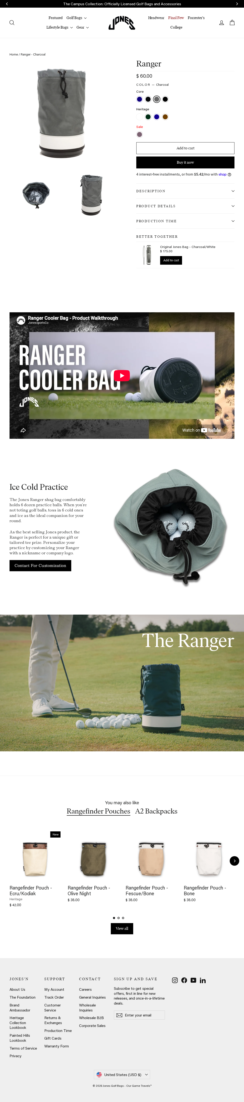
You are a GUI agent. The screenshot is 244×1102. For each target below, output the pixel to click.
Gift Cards (52, 1038)
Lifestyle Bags (57, 27)
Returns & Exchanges (53, 1020)
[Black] (148, 99)
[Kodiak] (166, 117)
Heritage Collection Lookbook (18, 1022)
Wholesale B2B (91, 1017)
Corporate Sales (92, 1025)
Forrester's (196, 17)
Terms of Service (23, 1048)
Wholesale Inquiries (87, 1007)
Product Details (156, 206)
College (176, 27)
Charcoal (156, 99)
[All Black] (166, 99)
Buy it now (185, 162)
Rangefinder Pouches (98, 811)
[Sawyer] (140, 135)
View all (122, 928)
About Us (17, 989)
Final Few (176, 17)
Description (151, 191)
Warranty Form (56, 1046)
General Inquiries (92, 997)
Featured (56, 17)
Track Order (54, 997)
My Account (54, 989)
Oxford (156, 117)
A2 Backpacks (156, 811)
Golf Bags (74, 17)
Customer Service (52, 1007)
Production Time (156, 221)
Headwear (156, 17)
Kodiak (165, 117)
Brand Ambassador (20, 1007)
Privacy (15, 1055)
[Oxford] (157, 117)
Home (14, 54)
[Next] (234, 861)
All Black (165, 99)
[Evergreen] (148, 117)
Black (148, 99)
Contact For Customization (40, 565)
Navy (139, 99)
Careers (85, 989)
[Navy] (140, 99)
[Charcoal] (157, 99)
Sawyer (139, 134)
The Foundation (23, 997)
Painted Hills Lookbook (20, 1038)
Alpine (139, 117)
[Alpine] (140, 117)
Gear (80, 27)
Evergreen (148, 117)
